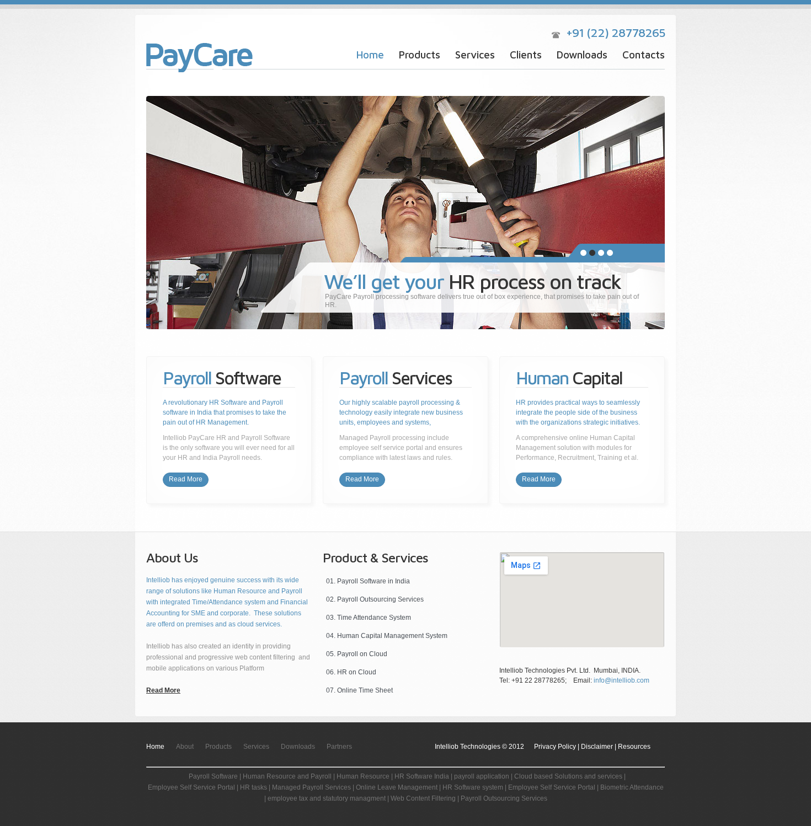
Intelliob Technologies (467, 746)
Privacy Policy (555, 746)
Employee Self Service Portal (191, 787)
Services (475, 55)
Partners (339, 746)
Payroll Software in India (373, 581)
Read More (185, 479)
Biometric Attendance (632, 787)
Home (370, 55)
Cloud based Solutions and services (568, 776)
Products (419, 55)
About (185, 746)
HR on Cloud (356, 672)
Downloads (582, 55)
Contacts (643, 55)
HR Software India (421, 776)
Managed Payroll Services (311, 787)
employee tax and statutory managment (327, 798)
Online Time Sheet (365, 690)
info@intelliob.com (621, 680)
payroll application (481, 776)
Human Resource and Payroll (287, 776)
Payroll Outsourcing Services (380, 599)
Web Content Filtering (423, 798)
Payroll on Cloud (362, 654)
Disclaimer (597, 746)
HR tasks (254, 787)
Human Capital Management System (392, 636)
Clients (526, 55)
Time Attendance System (374, 617)
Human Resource (363, 776)
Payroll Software (204, 57)
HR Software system (472, 787)
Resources (634, 746)
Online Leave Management (396, 787)
